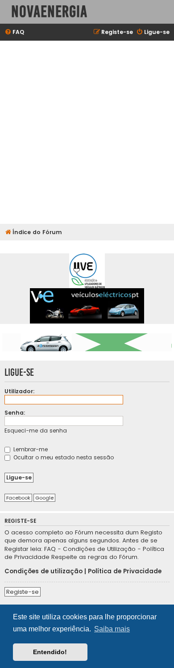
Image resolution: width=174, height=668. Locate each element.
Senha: (14, 412)
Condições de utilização (43, 571)
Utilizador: (19, 391)
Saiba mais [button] (112, 629)
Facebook (18, 497)
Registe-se (22, 592)
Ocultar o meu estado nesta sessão (63, 457)
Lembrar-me (30, 449)
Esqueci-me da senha (35, 430)
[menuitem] (14, 32)
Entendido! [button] (50, 651)
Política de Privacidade (125, 571)
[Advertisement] (87, 132)
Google (44, 497)
